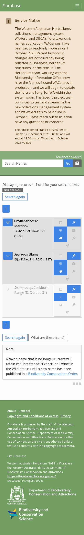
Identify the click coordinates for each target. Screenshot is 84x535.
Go (68, 163)
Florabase (11, 5)
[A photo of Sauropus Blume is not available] (74, 264)
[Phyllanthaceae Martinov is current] (60, 230)
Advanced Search (69, 157)
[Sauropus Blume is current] (60, 264)
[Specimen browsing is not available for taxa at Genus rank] (67, 279)
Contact (24, 411)
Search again (15, 197)
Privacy (66, 416)
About (11, 411)
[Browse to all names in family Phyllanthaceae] (8, 256)
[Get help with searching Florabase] (77, 163)
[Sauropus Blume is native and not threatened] (60, 256)
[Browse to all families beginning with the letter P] (8, 222)
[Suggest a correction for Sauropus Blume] (74, 256)
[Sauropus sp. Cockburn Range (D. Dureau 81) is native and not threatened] (60, 289)
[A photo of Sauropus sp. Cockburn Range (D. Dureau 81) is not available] (74, 297)
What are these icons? (48, 337)
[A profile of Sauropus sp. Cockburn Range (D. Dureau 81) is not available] (60, 305)
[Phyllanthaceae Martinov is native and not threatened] (60, 223)
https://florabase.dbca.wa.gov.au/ (31, 476)
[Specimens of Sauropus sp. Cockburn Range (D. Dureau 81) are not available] (67, 312)
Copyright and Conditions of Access (32, 416)
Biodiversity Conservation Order (52, 373)
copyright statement (59, 446)
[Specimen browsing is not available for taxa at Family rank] (67, 246)
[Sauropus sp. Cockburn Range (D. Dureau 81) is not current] (60, 297)
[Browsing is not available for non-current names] (8, 289)
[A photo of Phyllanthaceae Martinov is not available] (74, 230)
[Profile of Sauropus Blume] (60, 271)
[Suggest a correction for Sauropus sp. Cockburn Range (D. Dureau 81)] (74, 289)
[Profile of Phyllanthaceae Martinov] (60, 238)
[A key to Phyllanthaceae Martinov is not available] (74, 238)
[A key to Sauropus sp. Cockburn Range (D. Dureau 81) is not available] (74, 305)
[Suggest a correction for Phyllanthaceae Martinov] (74, 223)
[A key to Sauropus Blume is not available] (74, 271)
